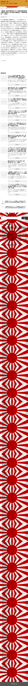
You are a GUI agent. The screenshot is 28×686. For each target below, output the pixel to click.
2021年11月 (5, 347)
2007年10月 (5, 606)
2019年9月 (4, 389)
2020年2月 (4, 381)
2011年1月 (4, 551)
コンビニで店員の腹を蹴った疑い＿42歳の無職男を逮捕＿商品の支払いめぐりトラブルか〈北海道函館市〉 (17, 77)
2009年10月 (5, 574)
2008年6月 (4, 600)
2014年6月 (4, 491)
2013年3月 (4, 514)
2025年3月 (4, 283)
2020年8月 (4, 372)
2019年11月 (5, 386)
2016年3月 (4, 457)
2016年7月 (4, 451)
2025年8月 (4, 275)
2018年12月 (5, 404)
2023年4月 (4, 320)
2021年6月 (4, 356)
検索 (2, 216)
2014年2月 (4, 498)
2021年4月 (4, 359)
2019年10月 (5, 388)
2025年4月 (4, 281)
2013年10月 (5, 503)
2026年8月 (4, 255)
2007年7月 (4, 609)
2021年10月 (5, 349)
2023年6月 (4, 317)
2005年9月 (4, 635)
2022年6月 (4, 336)
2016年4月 (4, 456)
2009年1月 (4, 588)
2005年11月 (5, 634)
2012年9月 (4, 520)
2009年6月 (4, 580)
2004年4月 (4, 650)
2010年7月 (4, 561)
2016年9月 (4, 448)
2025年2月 (4, 284)
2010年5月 (4, 564)
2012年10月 (5, 519)
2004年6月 (4, 648)
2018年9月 (4, 409)
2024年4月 (4, 301)
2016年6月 (4, 453)
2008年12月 (5, 590)
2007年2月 (4, 618)
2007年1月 (4, 619)
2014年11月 (5, 483)
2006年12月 (5, 621)
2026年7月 (4, 257)
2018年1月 (4, 422)
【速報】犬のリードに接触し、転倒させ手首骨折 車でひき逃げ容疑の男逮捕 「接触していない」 (14, 202)
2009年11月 (5, 572)
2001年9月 (4, 663)
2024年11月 (5, 289)
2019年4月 (4, 398)
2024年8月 (4, 294)
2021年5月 (4, 357)
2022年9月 (4, 331)
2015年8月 (4, 469)
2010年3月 (4, 567)
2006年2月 (4, 630)
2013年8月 (4, 506)
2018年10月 (5, 407)
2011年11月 (5, 535)
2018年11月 (5, 406)
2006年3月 (4, 629)
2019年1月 (4, 402)
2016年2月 (4, 459)
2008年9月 (4, 595)
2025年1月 (4, 286)
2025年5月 (4, 280)
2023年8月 (4, 313)
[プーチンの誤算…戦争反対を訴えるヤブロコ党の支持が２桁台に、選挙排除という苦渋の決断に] (4, 101)
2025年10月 (5, 271)
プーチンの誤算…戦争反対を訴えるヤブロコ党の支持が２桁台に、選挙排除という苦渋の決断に (17, 100)
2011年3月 (4, 548)
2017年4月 (4, 436)
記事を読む (17, 84)
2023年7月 (4, 315)
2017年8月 (4, 430)
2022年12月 (5, 326)
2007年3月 (4, 616)
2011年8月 (4, 540)
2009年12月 (5, 571)
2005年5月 (4, 639)
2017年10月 (5, 427)
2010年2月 (4, 569)
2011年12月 (5, 533)
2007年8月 (4, 608)
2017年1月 (4, 441)
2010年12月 (5, 553)
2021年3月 (4, 360)
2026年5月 (4, 260)
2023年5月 (4, 318)
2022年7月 (4, 334)
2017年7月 (4, 432)
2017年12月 (5, 423)
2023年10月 (5, 310)
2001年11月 (5, 661)
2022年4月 (4, 339)
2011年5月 (4, 545)
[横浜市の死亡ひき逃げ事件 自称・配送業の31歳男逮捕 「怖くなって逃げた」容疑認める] (4, 138)
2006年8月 (4, 624)
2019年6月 (4, 394)
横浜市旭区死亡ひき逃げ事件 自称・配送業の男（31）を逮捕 (17, 162)
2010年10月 (5, 556)
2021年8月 (4, 352)
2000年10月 (5, 666)
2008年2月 (4, 605)
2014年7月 (4, 490)
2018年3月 (4, 419)
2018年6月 (4, 414)
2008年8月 (4, 597)
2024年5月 (4, 299)
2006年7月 (4, 626)
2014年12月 (5, 482)
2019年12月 (5, 385)
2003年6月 (4, 655)
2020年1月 (4, 383)
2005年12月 (5, 632)
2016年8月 (4, 449)
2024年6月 (4, 297)
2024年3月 (4, 302)
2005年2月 (4, 642)
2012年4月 (4, 527)
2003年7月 (4, 653)
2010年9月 (4, 558)
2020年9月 (4, 370)
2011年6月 (4, 543)
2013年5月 (4, 511)
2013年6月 (4, 509)
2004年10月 (5, 645)
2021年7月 (4, 354)
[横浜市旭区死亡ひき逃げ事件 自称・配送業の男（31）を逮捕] (4, 164)
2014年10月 (5, 485)
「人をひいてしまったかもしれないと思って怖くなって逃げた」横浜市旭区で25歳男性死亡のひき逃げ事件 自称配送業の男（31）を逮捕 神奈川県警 (17, 149)
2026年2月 (4, 265)
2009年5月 (4, 582)
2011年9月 (4, 538)
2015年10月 (5, 465)
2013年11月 (5, 501)
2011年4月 (4, 546)
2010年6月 (4, 563)
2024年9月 (4, 292)
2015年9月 (4, 467)
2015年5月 (4, 474)
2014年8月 (4, 488)
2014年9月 (4, 487)
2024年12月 (5, 288)
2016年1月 (4, 461)
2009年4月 (4, 584)
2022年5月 (4, 338)
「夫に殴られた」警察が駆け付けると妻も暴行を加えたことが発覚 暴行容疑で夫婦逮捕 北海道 (17, 124)
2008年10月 (5, 593)
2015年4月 (4, 475)
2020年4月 (4, 378)
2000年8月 (4, 668)
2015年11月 (5, 464)
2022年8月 (4, 333)
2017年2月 (4, 440)
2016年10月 (5, 446)
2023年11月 (5, 309)
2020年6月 (4, 375)
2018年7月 (4, 412)
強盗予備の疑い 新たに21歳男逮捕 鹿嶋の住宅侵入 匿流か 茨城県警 (17, 88)
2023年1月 (4, 325)
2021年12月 (5, 346)
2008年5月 (4, 601)
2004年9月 (4, 647)
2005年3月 (4, 640)
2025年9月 (4, 273)
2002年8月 (4, 658)
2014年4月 (4, 495)
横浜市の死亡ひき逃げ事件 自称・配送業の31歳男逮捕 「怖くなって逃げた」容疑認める (17, 136)
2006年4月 (4, 627)
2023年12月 (5, 307)
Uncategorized (6, 675)
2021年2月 (4, 362)
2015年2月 (4, 478)
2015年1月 (4, 480)
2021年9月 (4, 351)
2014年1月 (4, 499)
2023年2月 (4, 323)
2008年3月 (4, 603)
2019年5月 (4, 396)
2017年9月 (4, 428)
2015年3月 (4, 477)
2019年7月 (4, 393)
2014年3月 (4, 496)
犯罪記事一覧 (4, 1)
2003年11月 (5, 651)
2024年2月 (4, 304)
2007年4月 (4, 614)
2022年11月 (5, 328)
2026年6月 (4, 258)
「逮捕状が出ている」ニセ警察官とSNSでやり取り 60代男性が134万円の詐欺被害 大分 (15, 207)
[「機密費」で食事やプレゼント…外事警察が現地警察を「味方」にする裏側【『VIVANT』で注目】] (4, 175)
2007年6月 (4, 611)
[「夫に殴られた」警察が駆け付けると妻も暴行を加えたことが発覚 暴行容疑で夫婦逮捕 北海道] (4, 126)
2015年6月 (4, 472)
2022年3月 (4, 341)
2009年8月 (4, 577)
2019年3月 (4, 399)
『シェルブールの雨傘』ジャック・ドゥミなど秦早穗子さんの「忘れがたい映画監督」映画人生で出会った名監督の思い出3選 (17, 186)
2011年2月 (4, 550)
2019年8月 (4, 391)
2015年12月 (5, 462)
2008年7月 (4, 598)
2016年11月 (5, 444)
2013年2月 (4, 516)
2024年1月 (4, 305)
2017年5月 (4, 435)
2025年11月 (5, 270)
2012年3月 (4, 529)
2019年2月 (4, 401)
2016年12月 (5, 443)
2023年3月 (4, 322)
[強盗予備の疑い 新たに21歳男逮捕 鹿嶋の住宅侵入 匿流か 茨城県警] (4, 90)
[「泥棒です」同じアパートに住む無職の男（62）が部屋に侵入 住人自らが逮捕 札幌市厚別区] (4, 113)
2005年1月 (4, 643)
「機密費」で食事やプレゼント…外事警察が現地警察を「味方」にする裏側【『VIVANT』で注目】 (17, 173)
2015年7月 (4, 470)
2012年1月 (4, 532)
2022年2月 (4, 343)
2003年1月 (4, 656)
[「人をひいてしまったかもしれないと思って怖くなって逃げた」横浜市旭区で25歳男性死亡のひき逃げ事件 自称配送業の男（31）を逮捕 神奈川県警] (4, 150)
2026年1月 (4, 267)
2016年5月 (4, 454)
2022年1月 (4, 344)
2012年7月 (4, 522)
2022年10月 (5, 330)
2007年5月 (4, 613)
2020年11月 (5, 367)
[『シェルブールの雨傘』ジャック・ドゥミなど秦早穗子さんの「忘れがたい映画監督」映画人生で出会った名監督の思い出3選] (4, 187)
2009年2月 (4, 587)
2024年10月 (5, 291)
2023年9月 (4, 312)
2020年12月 (5, 365)
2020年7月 (4, 373)
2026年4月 (4, 262)
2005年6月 (4, 637)
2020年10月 (5, 368)
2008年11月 (5, 592)
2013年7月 (4, 508)
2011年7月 (4, 542)
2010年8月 (4, 559)
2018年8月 (4, 411)
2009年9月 (4, 575)
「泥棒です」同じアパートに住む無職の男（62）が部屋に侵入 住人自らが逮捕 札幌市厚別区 (17, 112)
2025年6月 (4, 278)
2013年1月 (4, 517)
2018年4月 (4, 417)
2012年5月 (4, 525)
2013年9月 (4, 504)
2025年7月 (4, 276)
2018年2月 (4, 420)
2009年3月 (4, 585)
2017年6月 (4, 433)
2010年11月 (5, 554)
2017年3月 (4, 438)
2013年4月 (4, 512)
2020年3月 (4, 380)
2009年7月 (4, 579)
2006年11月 (5, 622)
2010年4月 (4, 566)
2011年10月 (5, 537)
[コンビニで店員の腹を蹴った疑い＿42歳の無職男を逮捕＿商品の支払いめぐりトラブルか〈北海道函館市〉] (4, 78)
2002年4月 (4, 660)
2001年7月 (4, 664)
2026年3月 (4, 263)
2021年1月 (4, 364)
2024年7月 (4, 296)
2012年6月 (4, 524)
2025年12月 (5, 268)
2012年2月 (4, 530)
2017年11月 (5, 425)
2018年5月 (4, 415)
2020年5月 (4, 377)
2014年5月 (4, 493)
